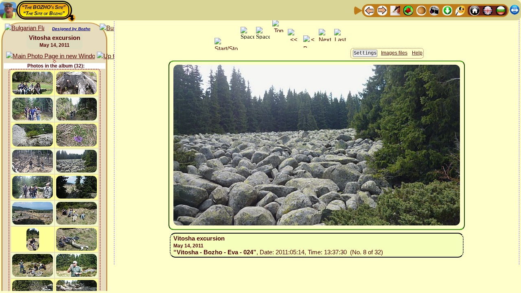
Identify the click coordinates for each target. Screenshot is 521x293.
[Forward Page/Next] (382, 10)
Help (417, 53)
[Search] (460, 10)
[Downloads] (447, 10)
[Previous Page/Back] (369, 10)
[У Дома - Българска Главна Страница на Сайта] (501, 10)
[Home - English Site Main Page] (488, 10)
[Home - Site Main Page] (474, 10)
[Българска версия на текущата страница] (24, 28)
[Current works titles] (421, 10)
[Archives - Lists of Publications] (395, 10)
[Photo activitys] (434, 10)
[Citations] (408, 10)
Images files (394, 53)
